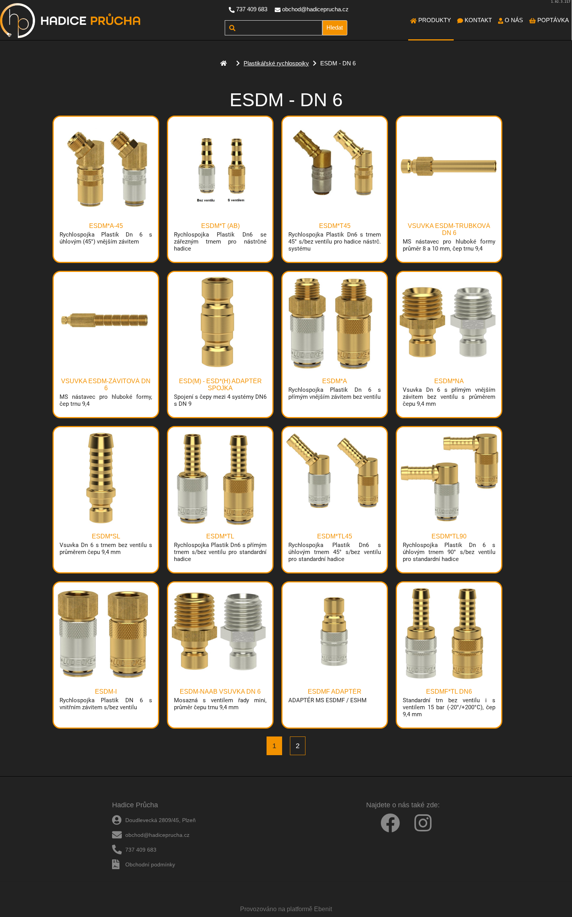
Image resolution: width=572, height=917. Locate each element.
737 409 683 (251, 9)
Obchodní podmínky (150, 864)
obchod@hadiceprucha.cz (315, 9)
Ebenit (323, 909)
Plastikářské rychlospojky (276, 63)
